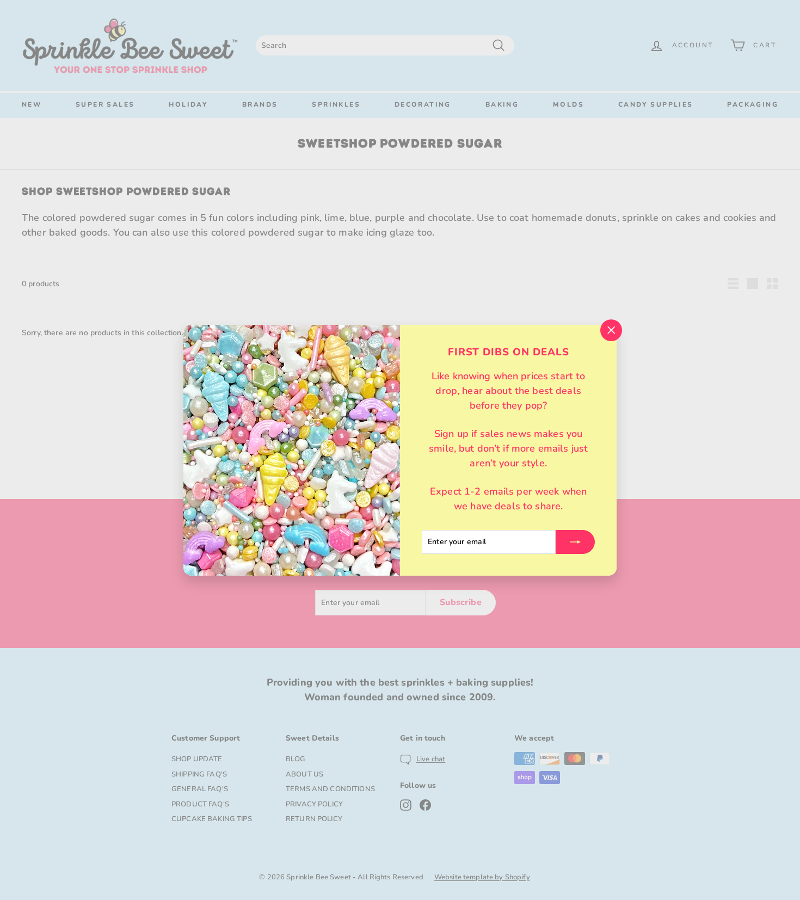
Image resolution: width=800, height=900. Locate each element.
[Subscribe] (575, 541)
